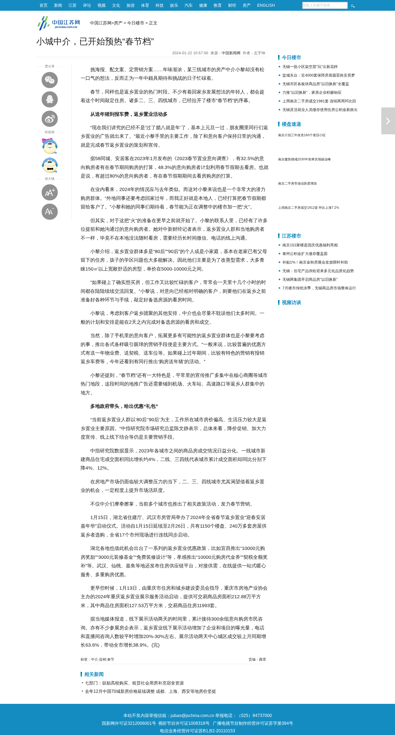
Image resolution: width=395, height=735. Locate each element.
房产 (247, 5)
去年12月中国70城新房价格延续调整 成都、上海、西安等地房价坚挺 (150, 691)
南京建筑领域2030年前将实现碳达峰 (304, 159)
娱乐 (174, 5)
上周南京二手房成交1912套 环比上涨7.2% (308, 208)
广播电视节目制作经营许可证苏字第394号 (253, 723)
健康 (203, 5)
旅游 (131, 5)
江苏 (73, 5)
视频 (102, 5)
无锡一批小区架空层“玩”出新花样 (310, 66)
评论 (87, 5)
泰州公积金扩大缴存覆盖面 (305, 253)
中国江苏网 (101, 23)
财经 (232, 5)
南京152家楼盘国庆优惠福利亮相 (310, 245)
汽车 (189, 5)
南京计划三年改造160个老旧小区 (302, 135)
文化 (116, 5)
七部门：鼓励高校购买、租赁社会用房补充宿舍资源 (134, 683)
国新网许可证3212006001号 (129, 723)
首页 (44, 5)
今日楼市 (135, 23)
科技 (160, 5)
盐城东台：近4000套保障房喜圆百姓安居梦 (318, 75)
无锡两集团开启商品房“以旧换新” (310, 279)
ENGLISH (266, 5)
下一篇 (388, 120)
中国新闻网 (231, 53)
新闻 (58, 5)
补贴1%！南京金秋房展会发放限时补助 (315, 262)
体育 (145, 5)
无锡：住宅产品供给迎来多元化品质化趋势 (318, 271)
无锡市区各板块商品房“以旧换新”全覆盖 (315, 84)
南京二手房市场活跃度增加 (297, 183)
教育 (218, 5)
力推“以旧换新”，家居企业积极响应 (312, 92)
